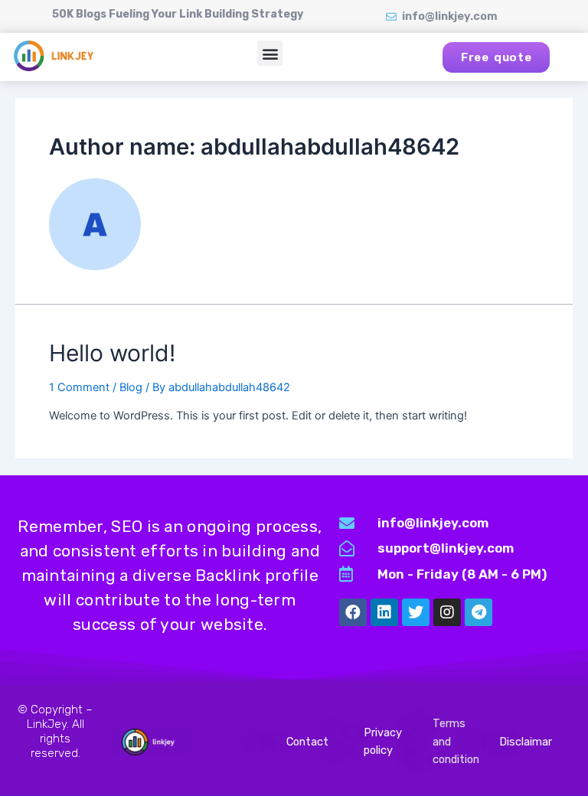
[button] (270, 53)
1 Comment (79, 387)
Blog (130, 387)
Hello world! (112, 353)
